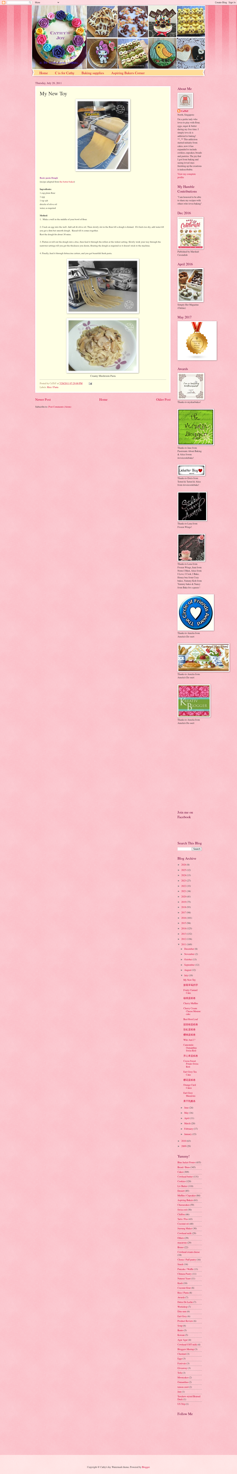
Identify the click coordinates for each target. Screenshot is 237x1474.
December (189, 948)
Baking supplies (93, 73)
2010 (184, 1140)
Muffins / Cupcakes (186, 1195)
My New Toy (189, 979)
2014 (184, 928)
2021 (184, 891)
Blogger (146, 1467)
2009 (184, 1146)
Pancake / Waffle (185, 1269)
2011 (184, 944)
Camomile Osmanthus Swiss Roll (190, 1047)
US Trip (181, 1404)
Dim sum (181, 1311)
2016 (184, 917)
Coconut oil (183, 1223)
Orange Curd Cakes (189, 1086)
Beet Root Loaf (190, 1019)
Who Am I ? (189, 1039)
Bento (180, 1330)
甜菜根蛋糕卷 (190, 1024)
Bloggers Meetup (185, 1349)
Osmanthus (182, 1382)
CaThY (185, 111)
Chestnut (181, 1353)
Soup (180, 1325)
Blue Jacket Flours (186, 1162)
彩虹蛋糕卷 (189, 1029)
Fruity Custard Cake (190, 991)
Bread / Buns (183, 1167)
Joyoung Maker (184, 1228)
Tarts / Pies (182, 1219)
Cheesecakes (183, 1204)
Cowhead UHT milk (187, 1344)
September (189, 964)
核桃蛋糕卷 (189, 998)
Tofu (179, 1372)
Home (43, 73)
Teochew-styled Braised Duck (188, 1398)
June (186, 1107)
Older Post (163, 399)
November (189, 954)
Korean (181, 1335)
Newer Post (43, 399)
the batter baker (67, 181)
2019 (184, 901)
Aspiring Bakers (185, 1200)
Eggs (179, 1358)
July (186, 975)
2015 (184, 923)
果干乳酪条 (189, 1101)
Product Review (185, 1321)
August (188, 970)
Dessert (181, 1190)
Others (180, 1238)
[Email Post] (90, 383)
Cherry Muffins (190, 1003)
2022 (184, 886)
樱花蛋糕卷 (189, 1079)
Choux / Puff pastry (186, 1259)
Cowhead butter (185, 1176)
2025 (184, 870)
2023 (184, 880)
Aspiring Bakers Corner (128, 73)
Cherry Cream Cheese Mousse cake (192, 1011)
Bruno (180, 1247)
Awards (181, 1297)
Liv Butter (182, 1186)
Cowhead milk (184, 1233)
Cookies (181, 1181)
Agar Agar (182, 1339)
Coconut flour (184, 1287)
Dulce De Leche (185, 1302)
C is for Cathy (64, 73)
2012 (184, 939)
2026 (184, 864)
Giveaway (182, 1368)
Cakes (180, 1171)
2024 (184, 875)
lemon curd (182, 1387)
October (188, 959)
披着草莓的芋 (190, 984)
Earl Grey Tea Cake (190, 1073)
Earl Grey (182, 1316)
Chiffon (181, 1214)
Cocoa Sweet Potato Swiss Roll (190, 1063)
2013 (184, 933)
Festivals (181, 1363)
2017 (184, 912)
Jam (179, 1391)
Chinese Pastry (184, 1273)
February (189, 1128)
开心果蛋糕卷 (190, 1055)
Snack (180, 1264)
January (188, 1134)
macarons (182, 1242)
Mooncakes (182, 1377)
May (186, 1112)
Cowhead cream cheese (188, 1252)
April (187, 1118)
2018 (184, 907)
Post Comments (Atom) (59, 406)
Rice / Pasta (52, 387)
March (187, 1123)
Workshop (182, 1306)
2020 (184, 896)
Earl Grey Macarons (189, 1094)
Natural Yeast (184, 1278)
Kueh (180, 1283)
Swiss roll (182, 1209)
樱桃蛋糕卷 (189, 1034)
